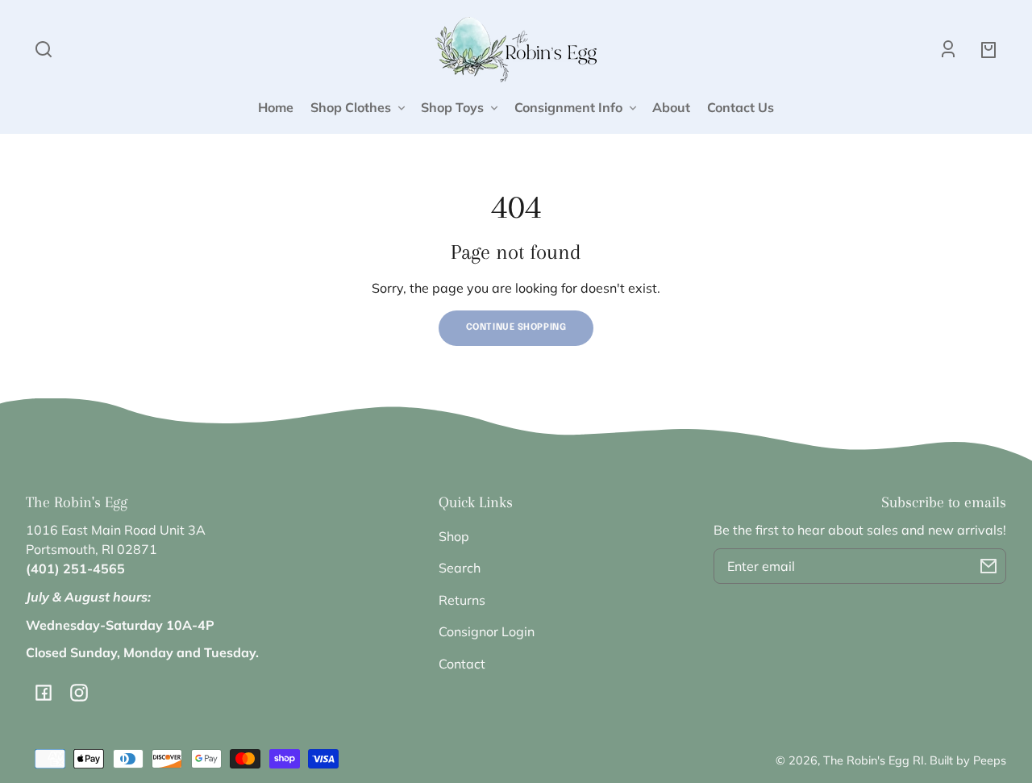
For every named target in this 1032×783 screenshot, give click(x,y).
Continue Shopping (516, 327)
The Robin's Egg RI (873, 760)
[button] (43, 49)
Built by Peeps (968, 760)
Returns (462, 600)
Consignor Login (487, 631)
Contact (462, 664)
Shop (454, 536)
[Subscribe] (988, 566)
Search (460, 568)
